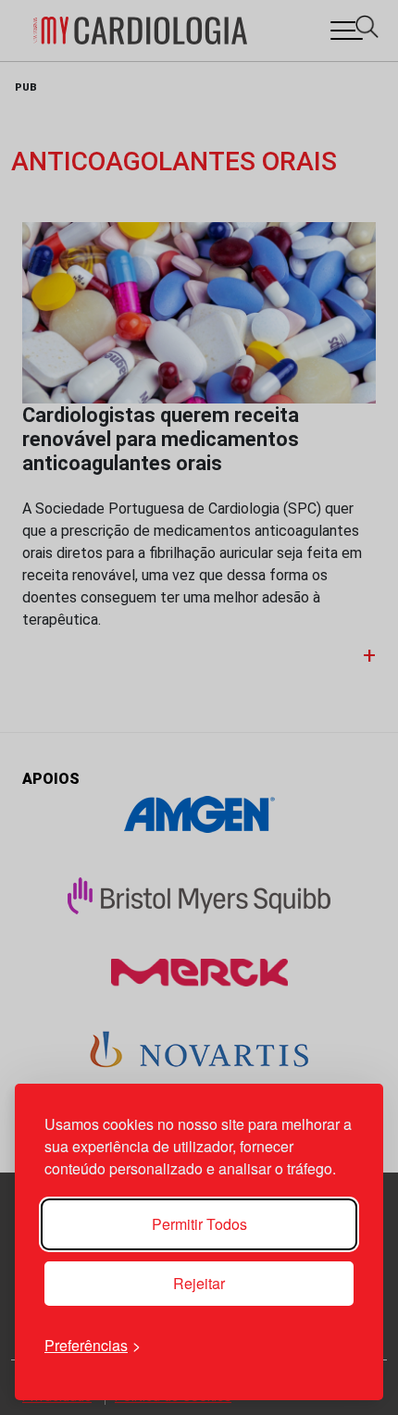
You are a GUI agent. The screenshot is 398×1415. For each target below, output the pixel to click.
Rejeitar (199, 1283)
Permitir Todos (199, 1224)
